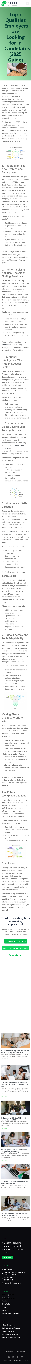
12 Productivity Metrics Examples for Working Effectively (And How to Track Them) (14, 1084)
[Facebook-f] (18, 1357)
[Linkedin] (9, 1357)
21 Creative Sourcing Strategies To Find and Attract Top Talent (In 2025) (15, 1052)
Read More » (4, 1061)
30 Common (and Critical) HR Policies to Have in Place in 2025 (15, 1119)
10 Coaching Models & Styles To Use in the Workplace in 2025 (14, 1214)
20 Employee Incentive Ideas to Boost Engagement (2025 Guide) (14, 1151)
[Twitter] (13, 1357)
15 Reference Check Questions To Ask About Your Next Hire (14, 1182)
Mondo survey (9, 531)
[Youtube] (22, 1357)
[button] (27, 3)
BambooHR (6, 345)
